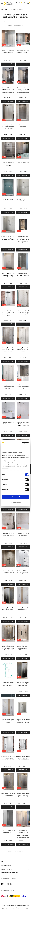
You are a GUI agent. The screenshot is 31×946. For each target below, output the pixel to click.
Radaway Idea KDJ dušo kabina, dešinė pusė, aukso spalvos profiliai (23, 795)
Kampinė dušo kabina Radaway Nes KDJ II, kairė (8, 52)
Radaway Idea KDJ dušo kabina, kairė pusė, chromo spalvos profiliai (8, 238)
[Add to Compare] (13, 695)
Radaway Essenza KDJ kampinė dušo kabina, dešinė (8, 721)
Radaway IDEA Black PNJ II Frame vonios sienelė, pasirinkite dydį (23, 424)
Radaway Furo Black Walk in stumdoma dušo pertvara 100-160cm (8, 127)
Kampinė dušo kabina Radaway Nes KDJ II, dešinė (23, 52)
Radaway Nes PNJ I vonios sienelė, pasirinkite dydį (22, 386)
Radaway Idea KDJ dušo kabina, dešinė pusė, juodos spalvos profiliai (23, 758)
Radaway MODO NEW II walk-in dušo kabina (8, 831)
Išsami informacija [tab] (15, 447)
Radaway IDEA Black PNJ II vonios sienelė (8, 423)
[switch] (27, 479)
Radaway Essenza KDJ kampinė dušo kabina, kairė (23, 609)
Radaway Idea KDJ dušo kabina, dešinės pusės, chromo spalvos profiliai (23, 721)
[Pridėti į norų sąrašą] (10, 695)
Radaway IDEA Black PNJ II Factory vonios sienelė (8, 535)
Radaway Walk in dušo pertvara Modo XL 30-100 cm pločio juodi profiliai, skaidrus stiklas (8, 90)
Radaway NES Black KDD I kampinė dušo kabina (22, 572)
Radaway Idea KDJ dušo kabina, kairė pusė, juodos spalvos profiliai (8, 758)
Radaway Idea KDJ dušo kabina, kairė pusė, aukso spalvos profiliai (8, 795)
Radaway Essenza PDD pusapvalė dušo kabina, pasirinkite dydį (8, 349)
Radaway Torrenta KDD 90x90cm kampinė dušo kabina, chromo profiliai (23, 312)
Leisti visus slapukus (15, 497)
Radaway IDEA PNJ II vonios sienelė (23, 534)
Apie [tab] (26, 447)
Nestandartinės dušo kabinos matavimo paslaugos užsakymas (8, 684)
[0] (20, 3)
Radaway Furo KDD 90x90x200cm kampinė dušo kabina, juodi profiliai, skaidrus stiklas (23, 647)
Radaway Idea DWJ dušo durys (8, 200)
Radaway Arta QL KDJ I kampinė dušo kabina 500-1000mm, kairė (8, 609)
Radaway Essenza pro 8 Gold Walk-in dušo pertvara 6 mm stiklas (8, 275)
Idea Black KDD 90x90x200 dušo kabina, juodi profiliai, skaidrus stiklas (8, 313)
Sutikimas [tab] (5, 447)
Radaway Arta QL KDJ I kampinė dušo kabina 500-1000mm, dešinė (23, 684)
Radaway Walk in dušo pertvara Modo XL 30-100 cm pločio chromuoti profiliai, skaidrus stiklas (22, 90)
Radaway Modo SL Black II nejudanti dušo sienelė (8, 572)
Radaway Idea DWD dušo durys (22, 200)
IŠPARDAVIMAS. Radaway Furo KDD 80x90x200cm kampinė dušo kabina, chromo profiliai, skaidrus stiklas (23, 834)
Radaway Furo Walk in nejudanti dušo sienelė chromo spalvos (8, 164)
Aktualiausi (15, 21)
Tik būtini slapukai (15, 502)
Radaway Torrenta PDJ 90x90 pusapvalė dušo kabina (23, 349)
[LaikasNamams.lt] (8, 3)
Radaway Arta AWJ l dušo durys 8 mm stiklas (23, 274)
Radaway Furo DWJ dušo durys (23, 126)
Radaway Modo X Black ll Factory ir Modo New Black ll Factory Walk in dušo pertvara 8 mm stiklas (23, 239)
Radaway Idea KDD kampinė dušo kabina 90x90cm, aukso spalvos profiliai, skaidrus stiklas (8, 647)
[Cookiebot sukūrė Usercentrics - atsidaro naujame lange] (22, 442)
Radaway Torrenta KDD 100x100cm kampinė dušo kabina (8, 386)
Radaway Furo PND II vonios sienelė (23, 163)
